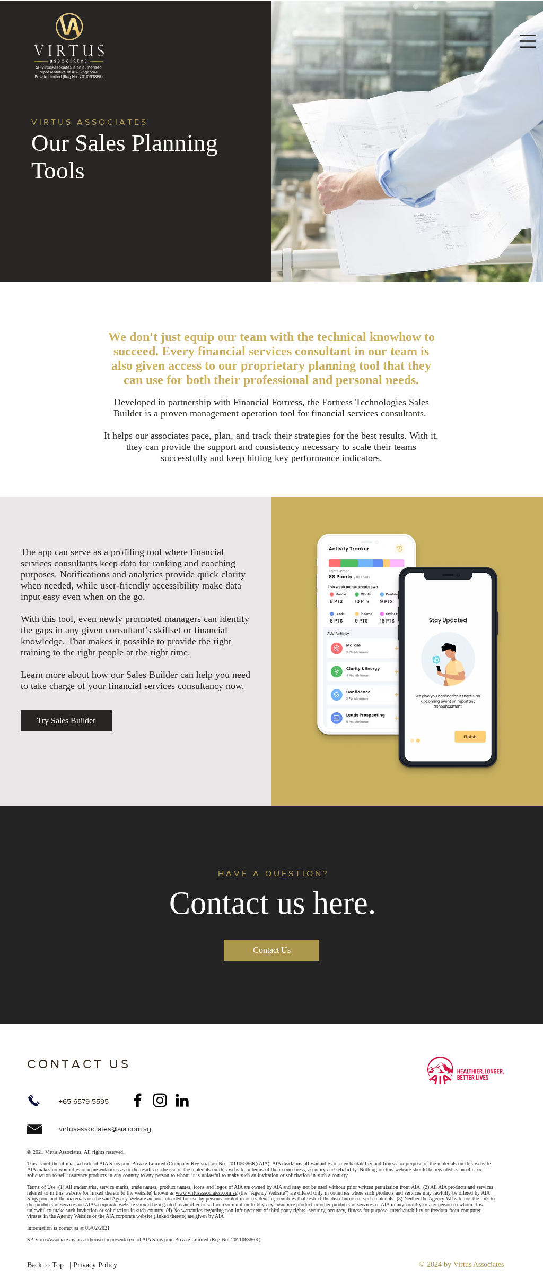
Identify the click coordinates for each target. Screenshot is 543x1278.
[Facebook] (137, 1100)
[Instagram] (160, 1100)
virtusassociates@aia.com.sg (105, 1128)
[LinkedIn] (182, 1100)
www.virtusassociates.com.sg (207, 1193)
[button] (528, 41)
